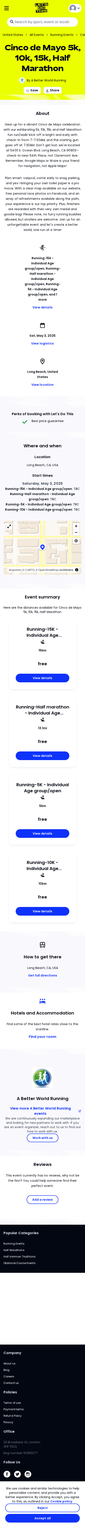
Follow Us (11, 1462)
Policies (10, 1392)
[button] (42, 547)
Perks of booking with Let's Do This (42, 413)
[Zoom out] (76, 532)
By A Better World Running (46, 80)
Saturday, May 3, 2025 (42, 483)
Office (9, 1431)
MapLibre (15, 570)
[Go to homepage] (42, 8)
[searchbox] (42, 22)
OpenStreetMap (48, 570)
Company (12, 1352)
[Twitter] (19, 1478)
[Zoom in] (76, 526)
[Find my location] (76, 541)
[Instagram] (29, 1478)
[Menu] (16, 8)
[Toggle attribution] (76, 569)
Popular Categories (21, 1233)
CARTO (29, 570)
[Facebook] (8, 1478)
